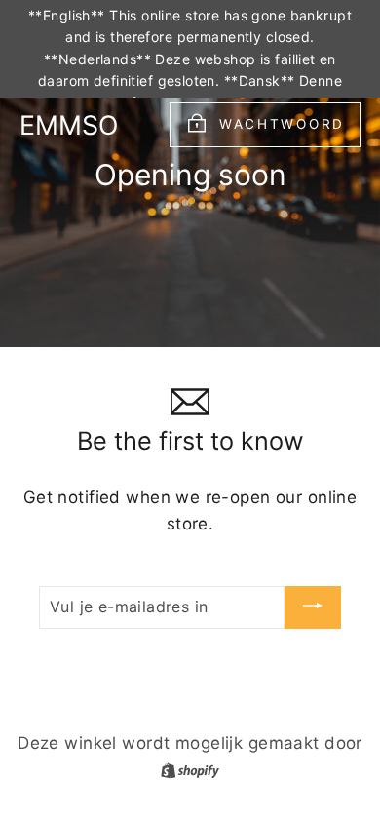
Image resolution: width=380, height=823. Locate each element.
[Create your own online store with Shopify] (190, 769)
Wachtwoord (282, 124)
